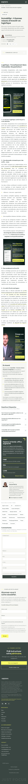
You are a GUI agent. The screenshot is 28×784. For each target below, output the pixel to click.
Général (21, 514)
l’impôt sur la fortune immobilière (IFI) (12, 309)
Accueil (2, 5)
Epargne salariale (13, 511)
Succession (12, 523)
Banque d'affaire (5, 508)
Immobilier (4, 14)
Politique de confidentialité (7, 628)
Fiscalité (4, 514)
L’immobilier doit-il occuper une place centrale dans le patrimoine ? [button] (11, 430)
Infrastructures (12, 517)
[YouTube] (5, 703)
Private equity (5, 523)
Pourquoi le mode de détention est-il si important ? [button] (11, 419)
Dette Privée (4, 511)
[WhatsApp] (9, 703)
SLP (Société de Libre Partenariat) (16, 294)
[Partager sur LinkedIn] (7, 44)
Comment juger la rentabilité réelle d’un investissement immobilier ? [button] (11, 424)
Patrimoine (4, 520)
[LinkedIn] (2, 703)
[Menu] (26, 2)
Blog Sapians (7, 5)
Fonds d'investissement (12, 514)
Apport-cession (5, 505)
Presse (22, 520)
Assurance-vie (18, 505)
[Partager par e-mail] (13, 44)
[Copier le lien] (16, 44)
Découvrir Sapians (20, 475)
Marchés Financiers (21, 517)
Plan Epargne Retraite (13, 520)
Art (11, 505)
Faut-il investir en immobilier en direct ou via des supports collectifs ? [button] (12, 413)
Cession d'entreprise (15, 508)
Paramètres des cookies (14, 772)
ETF (20, 511)
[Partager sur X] (10, 44)
